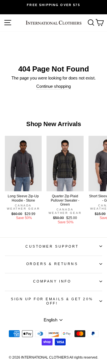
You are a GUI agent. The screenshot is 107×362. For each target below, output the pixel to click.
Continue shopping (53, 86)
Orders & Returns (52, 264)
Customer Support (52, 246)
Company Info (52, 281)
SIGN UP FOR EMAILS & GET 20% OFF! (52, 301)
